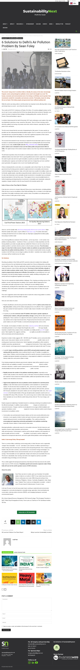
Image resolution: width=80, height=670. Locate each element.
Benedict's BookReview (11, 35)
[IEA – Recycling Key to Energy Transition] (44, 578)
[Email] (28, 522)
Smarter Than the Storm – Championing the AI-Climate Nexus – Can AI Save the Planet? (9, 569)
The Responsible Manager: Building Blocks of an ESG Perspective (66, 150)
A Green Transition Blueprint (42, 567)
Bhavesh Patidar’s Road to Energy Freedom (65, 90)
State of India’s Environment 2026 (63, 174)
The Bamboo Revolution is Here (62, 71)
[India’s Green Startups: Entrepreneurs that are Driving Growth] (26, 561)
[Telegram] (38, 522)
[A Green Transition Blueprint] (44, 561)
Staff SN (5, 49)
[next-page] (5, 589)
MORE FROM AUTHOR (19, 552)
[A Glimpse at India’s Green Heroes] (9, 578)
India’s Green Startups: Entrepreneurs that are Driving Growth (25, 569)
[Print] (33, 522)
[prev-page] (3, 589)
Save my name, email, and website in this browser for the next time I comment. (22, 626)
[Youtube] (36, 662)
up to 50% (42, 330)
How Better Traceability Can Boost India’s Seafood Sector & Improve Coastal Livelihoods (66, 260)
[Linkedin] (23, 522)
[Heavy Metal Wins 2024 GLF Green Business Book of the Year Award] (26, 578)
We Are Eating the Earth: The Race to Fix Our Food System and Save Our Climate (66, 333)
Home (3, 35)
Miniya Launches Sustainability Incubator (41, 532)
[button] (76, 31)
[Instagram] (29, 662)
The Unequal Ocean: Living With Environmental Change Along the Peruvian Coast (66, 430)
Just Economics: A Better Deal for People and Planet (66, 198)
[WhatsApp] (18, 522)
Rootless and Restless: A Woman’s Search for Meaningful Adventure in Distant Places (66, 405)
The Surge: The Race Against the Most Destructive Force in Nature (64, 357)
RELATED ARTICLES (7, 552)
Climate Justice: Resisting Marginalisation (65, 382)
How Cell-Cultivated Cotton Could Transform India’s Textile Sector (66, 50)
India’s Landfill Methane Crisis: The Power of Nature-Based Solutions (65, 238)
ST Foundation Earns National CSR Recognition (66, 126)
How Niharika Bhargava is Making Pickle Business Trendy (64, 107)
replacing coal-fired (33, 325)
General (20, 38)
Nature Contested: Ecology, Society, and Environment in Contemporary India (64, 309)
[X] (13, 522)
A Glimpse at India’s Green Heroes (9, 584)
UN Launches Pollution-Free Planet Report (12, 532)
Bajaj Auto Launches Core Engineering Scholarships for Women (64, 284)
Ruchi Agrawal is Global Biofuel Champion (65, 222)
